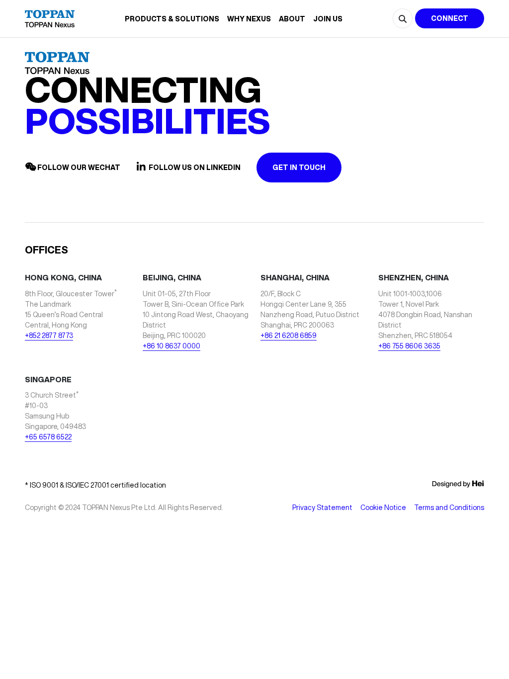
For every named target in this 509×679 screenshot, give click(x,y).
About (292, 18)
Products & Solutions (172, 18)
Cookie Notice (383, 507)
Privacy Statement (322, 507)
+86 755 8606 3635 (409, 345)
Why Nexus (249, 18)
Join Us (327, 18)
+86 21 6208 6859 (288, 335)
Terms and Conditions (449, 507)
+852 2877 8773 (49, 335)
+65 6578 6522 (48, 436)
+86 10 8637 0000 (171, 345)
